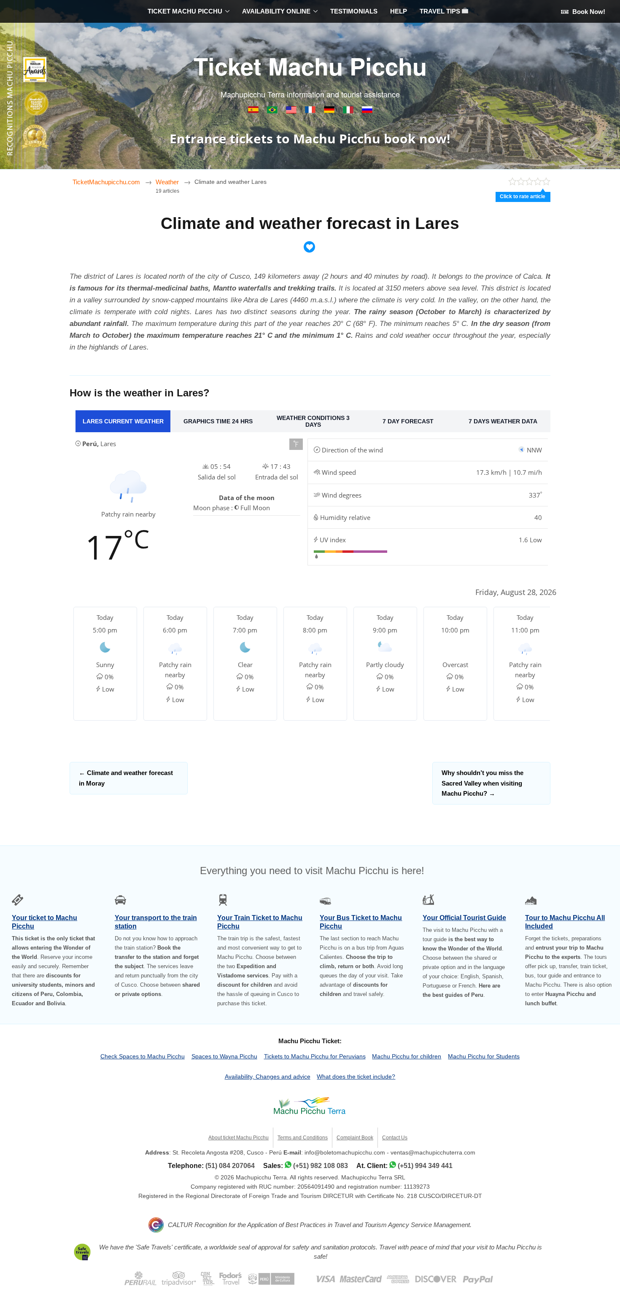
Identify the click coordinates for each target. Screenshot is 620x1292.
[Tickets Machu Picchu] (330, 111)
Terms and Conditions (303, 1138)
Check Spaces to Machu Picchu (142, 1056)
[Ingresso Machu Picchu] (273, 111)
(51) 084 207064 (230, 1165)
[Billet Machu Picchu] (311, 111)
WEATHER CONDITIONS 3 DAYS (313, 421)
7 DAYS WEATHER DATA (503, 421)
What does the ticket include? (356, 1076)
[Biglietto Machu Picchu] (349, 111)
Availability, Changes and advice (267, 1076)
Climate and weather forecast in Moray (126, 777)
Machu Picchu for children (406, 1056)
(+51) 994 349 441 (425, 1165)
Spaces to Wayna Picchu (224, 1056)
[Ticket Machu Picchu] (292, 111)
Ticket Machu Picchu (310, 66)
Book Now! (588, 11)
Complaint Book (355, 1138)
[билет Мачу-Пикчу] (367, 111)
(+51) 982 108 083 (320, 1165)
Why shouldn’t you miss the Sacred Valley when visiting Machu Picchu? (482, 783)
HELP (398, 11)
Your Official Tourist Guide (464, 917)
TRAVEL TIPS (441, 11)
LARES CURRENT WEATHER (123, 421)
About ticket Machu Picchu (238, 1138)
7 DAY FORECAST (408, 421)
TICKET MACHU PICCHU (185, 11)
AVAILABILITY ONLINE (276, 11)
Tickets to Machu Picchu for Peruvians (315, 1056)
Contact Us (394, 1138)
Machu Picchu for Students (484, 1056)
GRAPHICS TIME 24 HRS (218, 421)
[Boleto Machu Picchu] (254, 111)
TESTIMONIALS (353, 11)
